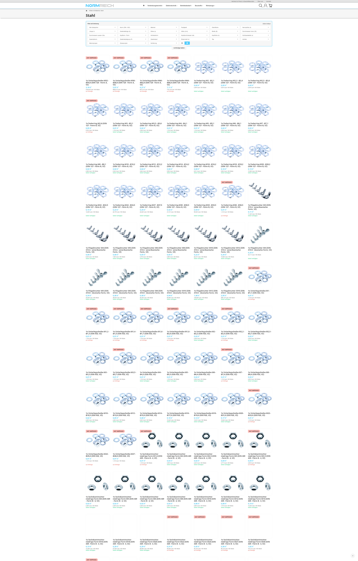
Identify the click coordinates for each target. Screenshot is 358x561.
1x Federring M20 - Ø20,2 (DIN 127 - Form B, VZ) (259, 165)
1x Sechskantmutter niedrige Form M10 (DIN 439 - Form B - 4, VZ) (205, 499)
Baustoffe (198, 5)
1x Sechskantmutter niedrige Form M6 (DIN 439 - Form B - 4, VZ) (152, 499)
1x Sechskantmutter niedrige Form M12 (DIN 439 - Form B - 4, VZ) (232, 499)
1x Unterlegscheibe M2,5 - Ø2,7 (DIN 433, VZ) (259, 333)
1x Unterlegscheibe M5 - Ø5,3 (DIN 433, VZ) (178, 373)
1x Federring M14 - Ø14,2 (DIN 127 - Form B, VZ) (178, 165)
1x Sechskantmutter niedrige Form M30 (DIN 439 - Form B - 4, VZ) (259, 542)
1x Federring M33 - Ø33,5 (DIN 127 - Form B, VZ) (205, 206)
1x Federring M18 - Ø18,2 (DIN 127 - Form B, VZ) (232, 165)
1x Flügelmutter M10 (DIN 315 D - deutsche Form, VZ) (179, 292)
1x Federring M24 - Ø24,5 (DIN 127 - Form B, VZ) (124, 206)
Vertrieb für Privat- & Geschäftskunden (242, 1)
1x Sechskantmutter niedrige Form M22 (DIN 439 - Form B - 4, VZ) (178, 542)
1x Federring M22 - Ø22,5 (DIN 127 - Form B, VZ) (97, 206)
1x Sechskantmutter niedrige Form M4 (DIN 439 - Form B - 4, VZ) (98, 499)
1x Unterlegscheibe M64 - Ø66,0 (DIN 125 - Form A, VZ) (178, 83)
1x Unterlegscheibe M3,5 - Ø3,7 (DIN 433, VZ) (124, 373)
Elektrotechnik (171, 5)
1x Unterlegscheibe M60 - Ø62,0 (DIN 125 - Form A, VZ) (151, 83)
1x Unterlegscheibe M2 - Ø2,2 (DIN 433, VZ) (205, 333)
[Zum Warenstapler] (270, 5)
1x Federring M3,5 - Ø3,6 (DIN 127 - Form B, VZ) (151, 124)
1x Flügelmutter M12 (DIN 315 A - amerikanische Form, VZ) (233, 250)
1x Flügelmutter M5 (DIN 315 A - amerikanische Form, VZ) (124, 250)
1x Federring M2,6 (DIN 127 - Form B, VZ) (96, 124)
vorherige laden (179, 48)
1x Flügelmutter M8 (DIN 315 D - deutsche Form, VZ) (152, 292)
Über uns (260, 1)
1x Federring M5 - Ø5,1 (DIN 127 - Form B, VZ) (204, 124)
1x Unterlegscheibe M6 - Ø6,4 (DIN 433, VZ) (205, 373)
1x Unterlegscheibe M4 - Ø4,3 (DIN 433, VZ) (151, 373)
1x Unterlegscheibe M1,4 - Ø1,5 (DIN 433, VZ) (124, 333)
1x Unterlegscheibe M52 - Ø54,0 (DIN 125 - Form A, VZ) (97, 83)
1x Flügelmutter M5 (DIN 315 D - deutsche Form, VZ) (98, 292)
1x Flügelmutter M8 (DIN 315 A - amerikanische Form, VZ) (178, 250)
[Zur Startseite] (100, 5)
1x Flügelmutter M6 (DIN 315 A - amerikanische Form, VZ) (151, 250)
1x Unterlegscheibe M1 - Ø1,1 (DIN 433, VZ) (259, 292)
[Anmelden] (265, 5)
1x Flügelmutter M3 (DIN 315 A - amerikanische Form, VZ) (259, 207)
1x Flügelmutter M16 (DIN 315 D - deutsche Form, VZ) (233, 292)
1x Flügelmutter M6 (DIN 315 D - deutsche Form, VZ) (125, 292)
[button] (179, 35)
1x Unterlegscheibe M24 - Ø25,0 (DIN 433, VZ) (97, 455)
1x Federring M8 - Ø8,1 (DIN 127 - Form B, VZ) (96, 165)
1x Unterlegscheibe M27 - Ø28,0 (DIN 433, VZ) (124, 455)
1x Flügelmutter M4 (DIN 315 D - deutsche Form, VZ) (260, 249)
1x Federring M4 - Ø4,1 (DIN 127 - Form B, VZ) (177, 124)
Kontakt (268, 1)
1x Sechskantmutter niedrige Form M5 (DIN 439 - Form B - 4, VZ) (125, 499)
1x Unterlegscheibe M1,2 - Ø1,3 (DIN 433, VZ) (97, 333)
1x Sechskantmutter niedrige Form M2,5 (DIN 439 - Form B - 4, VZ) (205, 456)
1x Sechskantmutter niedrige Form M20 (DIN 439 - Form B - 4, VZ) (151, 542)
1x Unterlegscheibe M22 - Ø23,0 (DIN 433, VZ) (259, 414)
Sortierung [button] (154, 43)
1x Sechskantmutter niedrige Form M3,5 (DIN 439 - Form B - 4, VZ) (259, 456)
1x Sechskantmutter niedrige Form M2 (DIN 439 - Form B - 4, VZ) (179, 456)
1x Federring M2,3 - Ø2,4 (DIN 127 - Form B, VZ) (232, 82)
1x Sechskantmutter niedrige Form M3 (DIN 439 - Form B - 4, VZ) (233, 456)
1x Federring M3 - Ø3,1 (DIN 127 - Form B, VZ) (123, 124)
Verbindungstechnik (154, 5)
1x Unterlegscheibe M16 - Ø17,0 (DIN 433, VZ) (178, 414)
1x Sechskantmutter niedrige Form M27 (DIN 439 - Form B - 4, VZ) (232, 542)
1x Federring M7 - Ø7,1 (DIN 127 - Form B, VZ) (258, 124)
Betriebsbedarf (185, 5)
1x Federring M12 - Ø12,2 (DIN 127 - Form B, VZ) (151, 165)
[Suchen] (261, 5)
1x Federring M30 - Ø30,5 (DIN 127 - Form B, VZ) (178, 206)
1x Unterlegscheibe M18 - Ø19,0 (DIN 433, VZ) (205, 414)
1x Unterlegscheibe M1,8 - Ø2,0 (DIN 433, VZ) (178, 333)
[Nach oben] (353, 556)
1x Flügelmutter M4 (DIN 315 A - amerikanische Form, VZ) (97, 250)
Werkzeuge (210, 5)
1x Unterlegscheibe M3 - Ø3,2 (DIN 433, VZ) (97, 373)
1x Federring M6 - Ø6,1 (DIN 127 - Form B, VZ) (231, 124)
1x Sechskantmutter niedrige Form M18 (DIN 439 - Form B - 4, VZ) (124, 542)
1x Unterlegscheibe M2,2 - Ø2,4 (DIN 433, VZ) (232, 333)
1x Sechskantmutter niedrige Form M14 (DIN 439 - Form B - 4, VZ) (259, 499)
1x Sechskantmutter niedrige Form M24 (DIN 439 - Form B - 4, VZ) (205, 542)
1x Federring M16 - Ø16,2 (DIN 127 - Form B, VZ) (205, 165)
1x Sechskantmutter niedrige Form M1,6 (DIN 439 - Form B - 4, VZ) (151, 456)
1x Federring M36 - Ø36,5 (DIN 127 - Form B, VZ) (232, 206)
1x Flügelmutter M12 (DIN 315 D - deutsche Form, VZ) (206, 292)
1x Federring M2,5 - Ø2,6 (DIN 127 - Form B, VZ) (259, 82)
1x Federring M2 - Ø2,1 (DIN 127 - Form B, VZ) (204, 82)
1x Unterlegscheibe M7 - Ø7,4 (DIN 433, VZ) (232, 373)
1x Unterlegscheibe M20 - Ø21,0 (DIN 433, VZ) (232, 414)
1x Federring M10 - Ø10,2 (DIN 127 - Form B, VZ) (124, 165)
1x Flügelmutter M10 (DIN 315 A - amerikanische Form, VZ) (206, 250)
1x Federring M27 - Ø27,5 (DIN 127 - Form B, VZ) (151, 206)
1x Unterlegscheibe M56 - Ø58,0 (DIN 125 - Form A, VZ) (124, 83)
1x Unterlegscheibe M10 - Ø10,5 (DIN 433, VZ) (97, 414)
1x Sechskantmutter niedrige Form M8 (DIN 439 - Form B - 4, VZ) (179, 499)
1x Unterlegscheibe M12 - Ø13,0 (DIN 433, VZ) (124, 414)
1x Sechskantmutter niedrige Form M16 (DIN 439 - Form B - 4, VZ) (97, 542)
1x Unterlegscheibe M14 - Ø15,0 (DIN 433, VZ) (151, 414)
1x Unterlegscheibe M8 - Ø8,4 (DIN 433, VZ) (259, 373)
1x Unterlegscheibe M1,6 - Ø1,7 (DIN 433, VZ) (151, 333)
